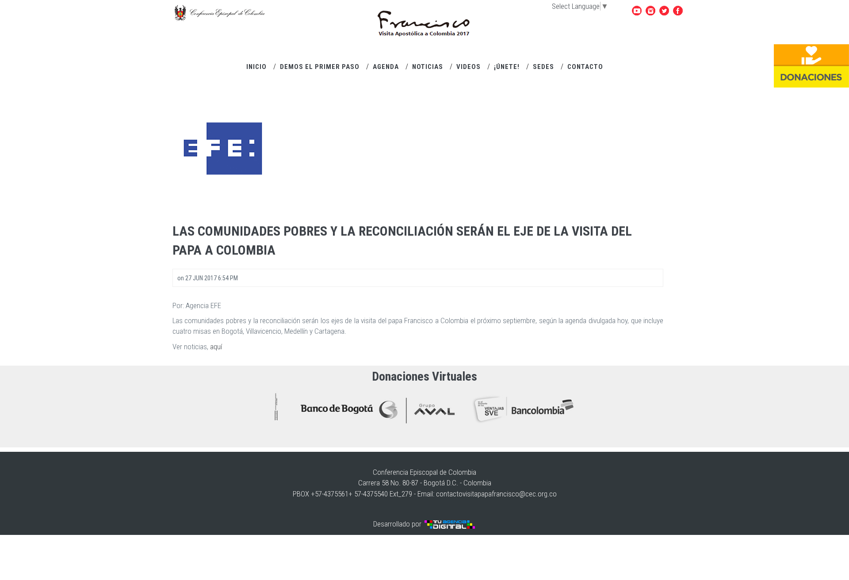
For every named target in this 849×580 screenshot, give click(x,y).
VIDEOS (468, 67)
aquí (216, 346)
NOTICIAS (427, 67)
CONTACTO (585, 67)
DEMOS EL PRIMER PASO (319, 67)
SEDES (543, 67)
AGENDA (386, 67)
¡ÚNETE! (507, 67)
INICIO (256, 67)
